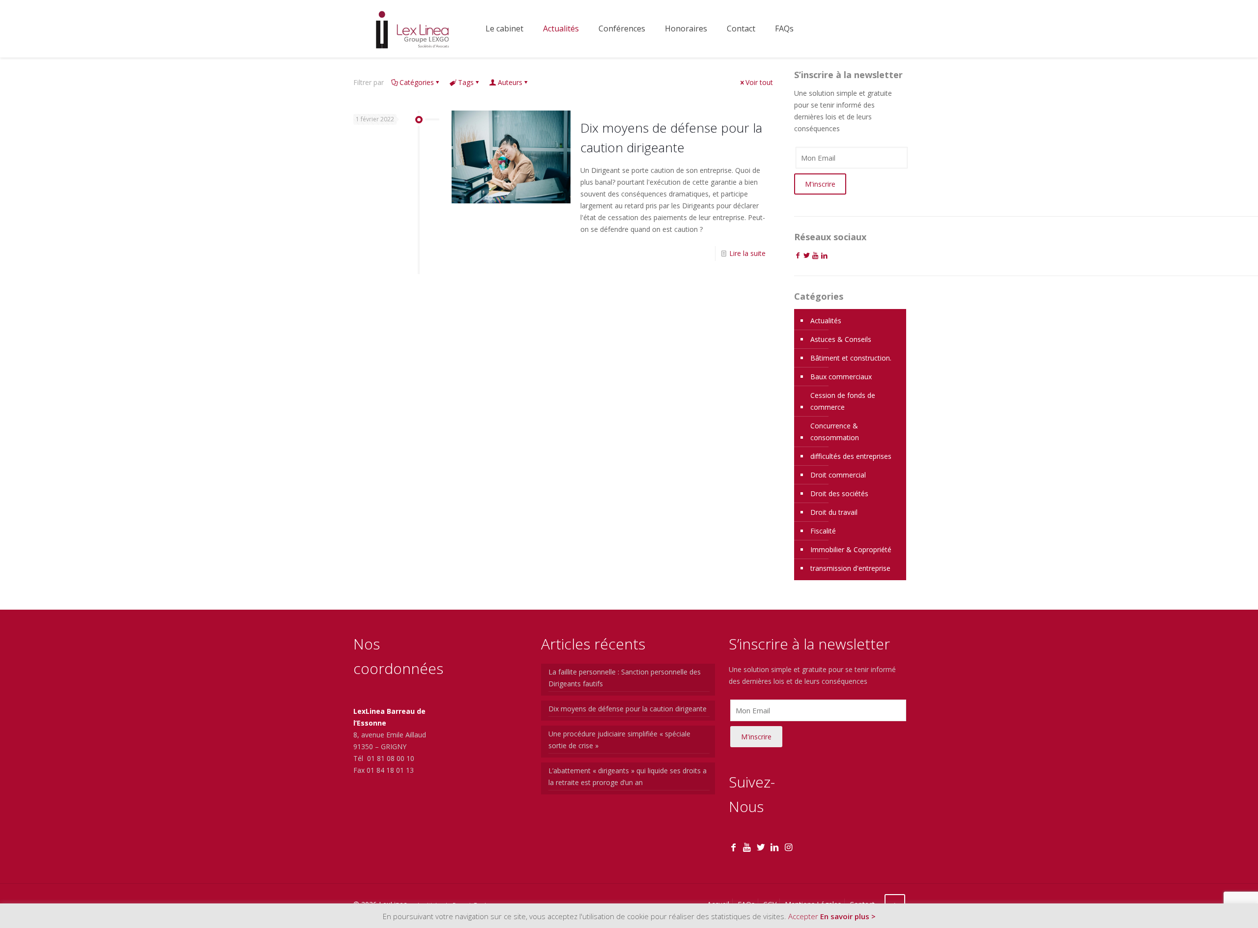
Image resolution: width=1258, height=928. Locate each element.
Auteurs (510, 82)
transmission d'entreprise (850, 568)
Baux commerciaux (841, 376)
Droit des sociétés (839, 493)
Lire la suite (747, 253)
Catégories (417, 82)
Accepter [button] (803, 916)
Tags (466, 82)
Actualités (825, 320)
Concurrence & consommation (834, 431)
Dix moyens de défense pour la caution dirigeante (627, 708)
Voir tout (759, 82)
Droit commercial (838, 474)
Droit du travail (834, 512)
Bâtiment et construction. (850, 358)
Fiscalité (823, 530)
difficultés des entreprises (850, 456)
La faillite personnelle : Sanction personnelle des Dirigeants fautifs (624, 677)
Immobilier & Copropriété (850, 549)
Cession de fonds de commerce (842, 401)
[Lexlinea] (412, 28)
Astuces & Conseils (840, 339)
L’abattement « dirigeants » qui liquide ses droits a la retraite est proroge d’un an (627, 776)
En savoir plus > (848, 916)
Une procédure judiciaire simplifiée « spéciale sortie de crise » (619, 739)
